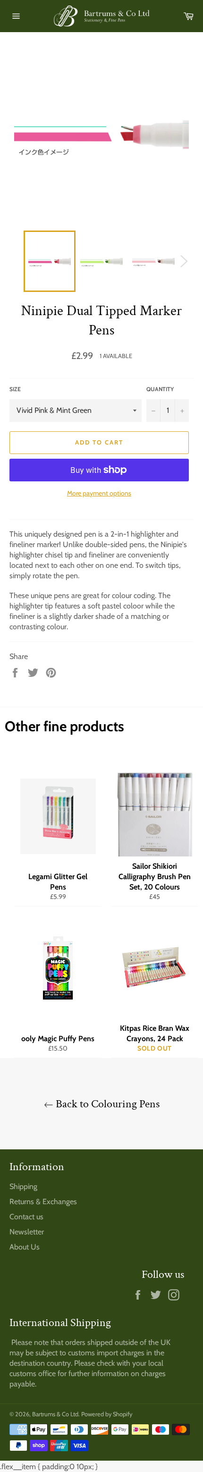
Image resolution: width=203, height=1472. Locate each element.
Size (15, 389)
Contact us (26, 1216)
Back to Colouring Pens (106, 1103)
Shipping (23, 1186)
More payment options (99, 493)
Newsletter (26, 1231)
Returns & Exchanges (43, 1201)
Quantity (160, 389)
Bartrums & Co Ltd (55, 1414)
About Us (24, 1246)
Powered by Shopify (106, 1414)
